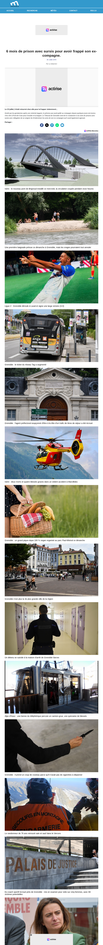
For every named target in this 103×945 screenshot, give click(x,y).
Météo (53, 10)
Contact (73, 10)
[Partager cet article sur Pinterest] (51, 126)
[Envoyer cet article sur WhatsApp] (56, 126)
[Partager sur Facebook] (41, 126)
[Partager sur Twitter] (46, 126)
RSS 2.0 (93, 10)
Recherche (32, 10)
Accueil (10, 10)
